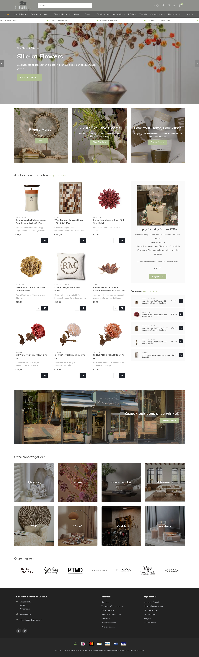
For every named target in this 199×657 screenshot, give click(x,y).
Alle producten (150, 623)
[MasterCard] (91, 644)
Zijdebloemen (103, 14)
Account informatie (152, 602)
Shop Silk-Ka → (99, 142)
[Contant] (75, 644)
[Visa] (123, 644)
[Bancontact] (99, 644)
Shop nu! (24, 75)
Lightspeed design (123, 650)
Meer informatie (169, 420)
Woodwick (118, 14)
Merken (190, 14)
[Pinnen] (115, 644)
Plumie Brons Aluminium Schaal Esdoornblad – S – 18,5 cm (109, 290)
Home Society (175, 14)
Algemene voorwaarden (112, 614)
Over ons (105, 602)
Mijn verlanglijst (150, 614)
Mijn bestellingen (151, 610)
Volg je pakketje (108, 627)
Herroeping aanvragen (153, 606)
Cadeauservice (108, 610)
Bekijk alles (149, 291)
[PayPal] (107, 644)
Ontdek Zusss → (157, 142)
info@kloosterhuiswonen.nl (31, 620)
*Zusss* (87, 14)
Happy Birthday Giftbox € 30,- (157, 229)
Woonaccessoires (39, 14)
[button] (2, 63)
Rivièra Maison (61, 14)
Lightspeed (110, 650)
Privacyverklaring (109, 623)
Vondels (143, 14)
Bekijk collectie (57, 175)
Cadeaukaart (156, 14)
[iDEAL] (83, 644)
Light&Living (20, 14)
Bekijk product (158, 276)
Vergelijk (147, 618)
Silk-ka (77, 14)
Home (8, 14)
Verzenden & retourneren (112, 606)
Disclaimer (106, 618)
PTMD (131, 14)
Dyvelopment (139, 650)
